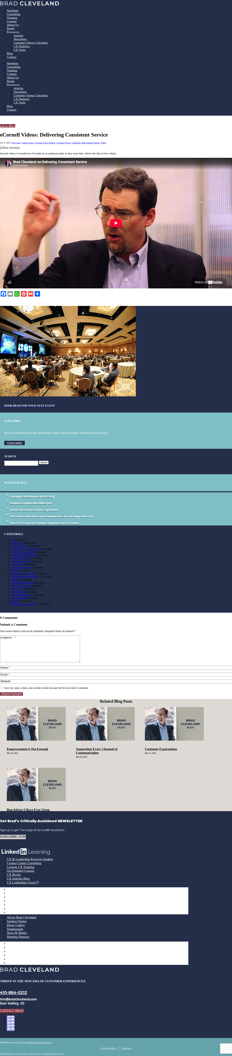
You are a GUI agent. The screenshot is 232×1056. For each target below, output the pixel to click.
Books (11, 28)
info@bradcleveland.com (18, 999)
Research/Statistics (21, 585)
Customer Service (63, 143)
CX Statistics (22, 46)
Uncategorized (19, 598)
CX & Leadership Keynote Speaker (30, 859)
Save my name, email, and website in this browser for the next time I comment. (46, 687)
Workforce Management (24, 604)
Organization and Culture (24, 576)
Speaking (12, 10)
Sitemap (126, 1048)
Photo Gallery (16, 925)
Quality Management (22, 582)
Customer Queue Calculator (31, 42)
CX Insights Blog (18, 878)
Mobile (15, 570)
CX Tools (19, 50)
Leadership (76, 143)
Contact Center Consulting (24, 863)
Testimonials (15, 929)
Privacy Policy (108, 1048)
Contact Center (27, 143)
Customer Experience (22, 552)
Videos (103, 143)
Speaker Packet (16, 921)
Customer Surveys (21, 561)
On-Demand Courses (20, 871)
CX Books (14, 874)
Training (12, 17)
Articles (18, 35)
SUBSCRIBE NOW (13, 836)
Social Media (18, 591)
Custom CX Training (20, 867)
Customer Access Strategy (44, 143)
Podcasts (15, 579)
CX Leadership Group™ (23, 882)
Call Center (16, 143)
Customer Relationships (24, 555)
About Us (13, 25)
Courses (12, 21)
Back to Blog (7, 126)
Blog (10, 53)
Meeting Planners (18, 936)
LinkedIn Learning (21, 567)
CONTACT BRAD (12, 1010)
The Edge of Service (22, 594)
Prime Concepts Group (39, 1042)
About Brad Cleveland (21, 917)
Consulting (13, 14)
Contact (11, 57)
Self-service (17, 588)
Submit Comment (11, 693)
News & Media (16, 933)
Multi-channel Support (91, 143)
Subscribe (14, 442)
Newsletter (20, 39)
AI (12, 539)
